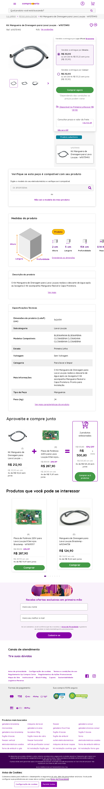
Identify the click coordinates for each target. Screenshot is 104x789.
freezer (56, 724)
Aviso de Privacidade (70, 627)
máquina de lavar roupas (64, 744)
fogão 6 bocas (8, 736)
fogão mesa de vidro (37, 736)
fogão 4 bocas (59, 732)
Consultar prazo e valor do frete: (73, 119)
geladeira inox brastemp (12, 732)
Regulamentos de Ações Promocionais (55, 674)
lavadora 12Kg (34, 732)
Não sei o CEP (63, 130)
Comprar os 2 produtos (85, 476)
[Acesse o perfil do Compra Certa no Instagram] (94, 677)
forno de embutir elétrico (89, 744)
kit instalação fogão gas (38, 748)
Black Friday (41, 677)
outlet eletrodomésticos (63, 740)
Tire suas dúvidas (20, 656)
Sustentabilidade (65, 677)
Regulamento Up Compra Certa (22, 674)
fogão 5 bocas (85, 732)
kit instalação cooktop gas (64, 748)
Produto (58, 232)
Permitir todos (49, 784)
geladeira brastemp (10, 724)
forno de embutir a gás (12, 748)
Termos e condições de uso (65, 671)
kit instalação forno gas (89, 748)
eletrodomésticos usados (89, 740)
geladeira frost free (61, 728)
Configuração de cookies (27, 784)
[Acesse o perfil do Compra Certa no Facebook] (87, 677)
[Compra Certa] (49, 3)
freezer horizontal (35, 740)
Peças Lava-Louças (28, 16)
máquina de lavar (35, 724)
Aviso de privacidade (17, 671)
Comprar (29, 567)
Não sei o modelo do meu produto (52, 199)
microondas (7, 728)
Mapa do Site (14, 677)
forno (81, 736)
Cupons (52, 677)
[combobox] (52, 10)
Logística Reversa (16, 680)
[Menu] (15, 3)
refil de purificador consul (38, 744)
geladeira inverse (35, 728)
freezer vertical (8, 740)
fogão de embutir (60, 736)
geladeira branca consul (89, 728)
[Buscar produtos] (91, 10)
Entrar (82, 3)
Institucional (27, 677)
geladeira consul (86, 724)
